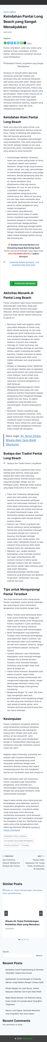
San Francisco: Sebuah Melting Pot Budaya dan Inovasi (11, 861)
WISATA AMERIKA (9, 12)
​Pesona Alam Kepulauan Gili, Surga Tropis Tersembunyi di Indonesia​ (35, 862)
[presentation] (23, 903)
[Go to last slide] (6, 913)
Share (29, 43)
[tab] (19, 939)
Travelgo (25, 845)
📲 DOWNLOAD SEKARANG (23, 283)
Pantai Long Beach (11, 845)
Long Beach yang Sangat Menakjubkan (18, 841)
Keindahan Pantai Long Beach (15, 836)
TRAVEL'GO (27, 1038)
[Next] (41, 913)
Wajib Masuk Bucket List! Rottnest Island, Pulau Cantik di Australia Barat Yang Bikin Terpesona (23, 1001)
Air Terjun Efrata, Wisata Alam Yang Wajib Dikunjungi (23, 440)
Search (6, 952)
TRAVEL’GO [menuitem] (34, 94)
